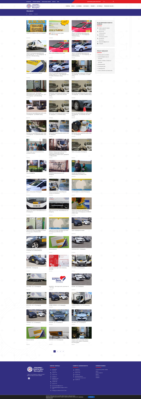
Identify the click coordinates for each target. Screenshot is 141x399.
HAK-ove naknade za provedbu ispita (105, 70)
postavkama (81, 396)
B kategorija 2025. (101, 64)
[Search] (113, 1)
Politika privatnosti (49, 397)
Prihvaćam (91, 396)
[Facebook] (29, 379)
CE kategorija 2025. (101, 66)
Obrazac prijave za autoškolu (103, 54)
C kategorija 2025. (101, 68)
